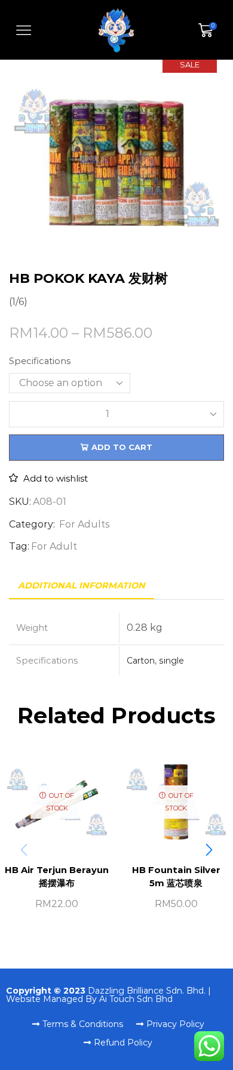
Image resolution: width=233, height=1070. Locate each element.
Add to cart (121, 447)
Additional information (81, 585)
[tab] (81, 585)
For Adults (84, 524)
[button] (209, 850)
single (171, 660)
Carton (141, 660)
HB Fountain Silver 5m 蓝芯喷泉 (176, 877)
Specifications (39, 361)
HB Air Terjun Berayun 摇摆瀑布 (57, 877)
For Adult (54, 546)
